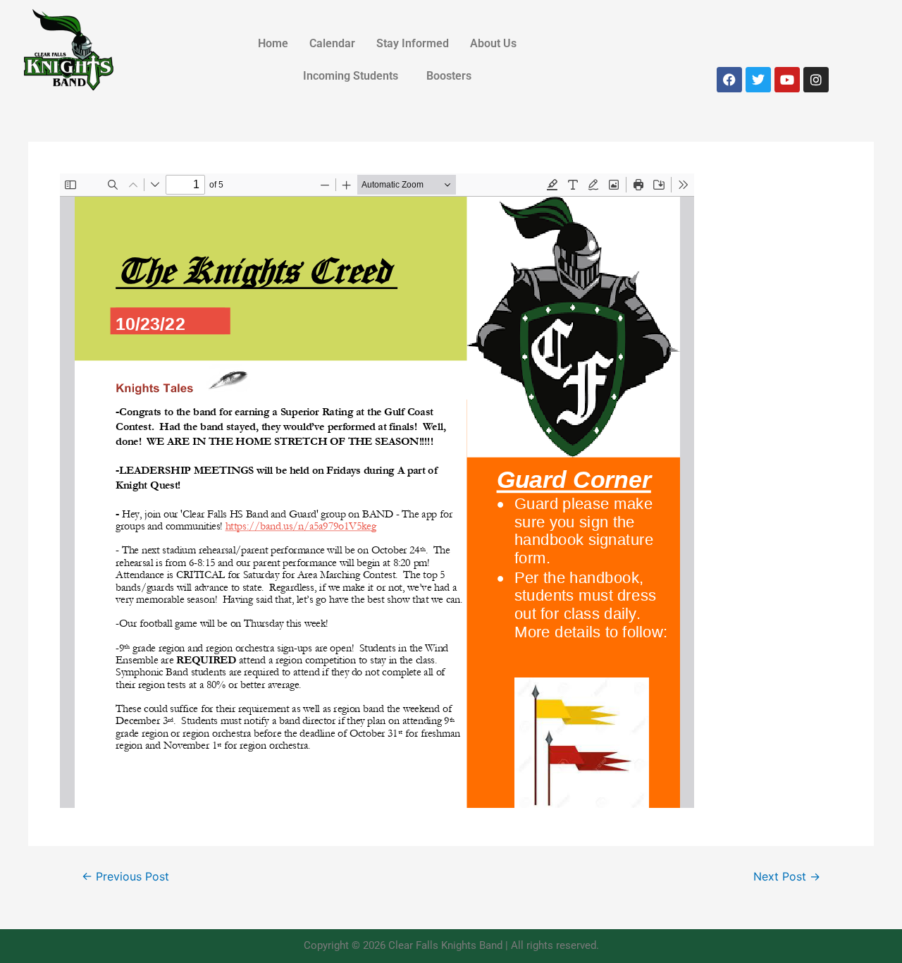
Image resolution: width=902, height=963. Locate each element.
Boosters (448, 75)
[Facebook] (729, 79)
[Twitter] (758, 79)
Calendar (332, 43)
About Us (493, 43)
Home (273, 43)
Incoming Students (350, 75)
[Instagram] (816, 79)
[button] (496, 43)
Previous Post (125, 877)
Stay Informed (412, 43)
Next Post (786, 877)
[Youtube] (787, 79)
